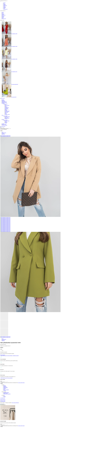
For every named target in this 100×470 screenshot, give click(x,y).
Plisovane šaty (5, 5)
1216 (4, 8)
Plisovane (3, 16)
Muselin (4, 2)
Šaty (4, 3)
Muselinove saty (4, 18)
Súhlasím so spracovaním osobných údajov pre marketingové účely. (13, 382)
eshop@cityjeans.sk (2, 399)
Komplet (4, 4)
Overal (4, 6)
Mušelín (4, 7)
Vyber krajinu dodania (3, 128)
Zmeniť (1, 130)
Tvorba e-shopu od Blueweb (15, 402)
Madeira (3, 14)
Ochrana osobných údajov (21, 382)
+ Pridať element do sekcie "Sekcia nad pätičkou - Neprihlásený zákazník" (9, 355)
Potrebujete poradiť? (2, 400)
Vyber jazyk (1, 129)
